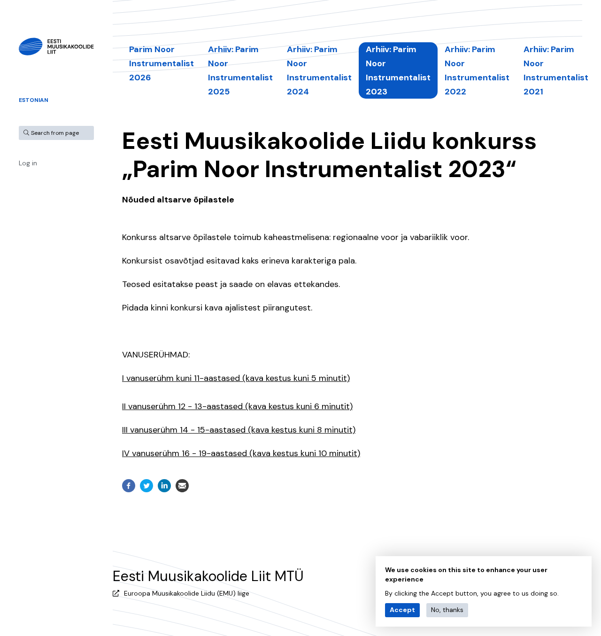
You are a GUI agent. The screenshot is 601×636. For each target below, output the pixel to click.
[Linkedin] (164, 485)
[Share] (128, 485)
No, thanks (447, 609)
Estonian (33, 100)
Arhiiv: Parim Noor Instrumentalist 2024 (319, 70)
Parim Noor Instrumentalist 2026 (161, 63)
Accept (402, 609)
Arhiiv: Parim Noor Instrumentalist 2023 (398, 70)
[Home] (56, 46)
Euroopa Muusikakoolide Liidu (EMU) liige (186, 593)
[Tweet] (146, 485)
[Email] (182, 485)
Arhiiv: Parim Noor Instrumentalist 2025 (240, 70)
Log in (28, 163)
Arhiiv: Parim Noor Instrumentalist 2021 (556, 70)
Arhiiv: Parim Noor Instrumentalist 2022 (477, 70)
